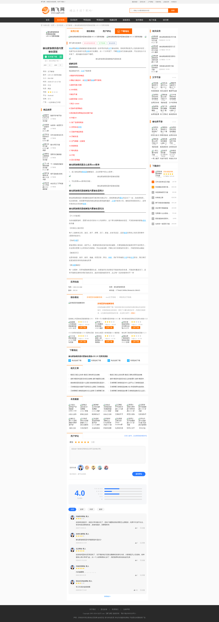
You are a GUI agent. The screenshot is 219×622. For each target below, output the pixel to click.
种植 (110, 257)
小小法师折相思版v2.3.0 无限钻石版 (81, 333)
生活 (132, 257)
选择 (88, 51)
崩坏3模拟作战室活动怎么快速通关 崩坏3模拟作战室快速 (128, 379)
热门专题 (152, 20)
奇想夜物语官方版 (161, 192)
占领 (113, 201)
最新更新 (134, 2)
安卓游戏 (60, 20)
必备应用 (166, 2)
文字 (110, 48)
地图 (74, 265)
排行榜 (165, 20)
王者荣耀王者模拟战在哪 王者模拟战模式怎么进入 (127, 391)
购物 (92, 80)
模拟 (77, 48)
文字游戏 (102, 43)
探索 (84, 204)
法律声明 (126, 609)
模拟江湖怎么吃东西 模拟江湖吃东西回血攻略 (126, 375)
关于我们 (92, 609)
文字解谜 (69, 25)
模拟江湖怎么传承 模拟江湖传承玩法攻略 (85, 375)
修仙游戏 (112, 43)
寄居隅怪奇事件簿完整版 (164, 187)
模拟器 (80, 164)
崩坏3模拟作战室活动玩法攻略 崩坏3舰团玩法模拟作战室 (88, 379)
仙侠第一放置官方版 (162, 224)
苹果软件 (100, 20)
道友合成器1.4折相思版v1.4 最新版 (107, 333)
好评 (81, 509)
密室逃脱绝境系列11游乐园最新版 (167, 218)
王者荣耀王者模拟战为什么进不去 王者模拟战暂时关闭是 (128, 383)
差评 (100, 509)
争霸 (76, 240)
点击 (82, 71)
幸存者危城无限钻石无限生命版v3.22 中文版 (135, 319)
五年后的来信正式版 (162, 182)
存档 (80, 127)
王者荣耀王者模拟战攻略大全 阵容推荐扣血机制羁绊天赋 (128, 387)
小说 (125, 257)
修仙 (70, 48)
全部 (72, 509)
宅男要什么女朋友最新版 (164, 213)
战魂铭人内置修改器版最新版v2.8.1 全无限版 (80, 319)
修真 (125, 233)
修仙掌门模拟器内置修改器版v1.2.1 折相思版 (134, 333)
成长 (144, 220)
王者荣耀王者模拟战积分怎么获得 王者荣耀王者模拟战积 (88, 391)
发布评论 (139, 474)
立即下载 (82, 327)
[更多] (133, 313)
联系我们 (115, 609)
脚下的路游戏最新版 (162, 203)
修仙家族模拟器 (89, 43)
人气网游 (150, 2)
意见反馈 (104, 609)
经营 (118, 51)
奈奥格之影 (159, 197)
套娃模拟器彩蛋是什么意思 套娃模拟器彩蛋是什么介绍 (88, 383)
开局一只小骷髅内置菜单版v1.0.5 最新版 (107, 319)
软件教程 (139, 20)
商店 (86, 80)
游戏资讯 (126, 20)
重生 (121, 198)
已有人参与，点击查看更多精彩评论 (135, 436)
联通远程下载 (96, 360)
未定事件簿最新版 (161, 208)
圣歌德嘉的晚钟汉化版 (171, 172)
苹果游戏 (87, 20)
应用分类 (142, 2)
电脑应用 (113, 20)
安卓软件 (74, 20)
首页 (48, 20)
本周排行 (174, 2)
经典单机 (158, 2)
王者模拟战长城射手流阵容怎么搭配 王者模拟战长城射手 (88, 387)
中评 (91, 509)
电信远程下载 (76, 360)
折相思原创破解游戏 (106, 303)
